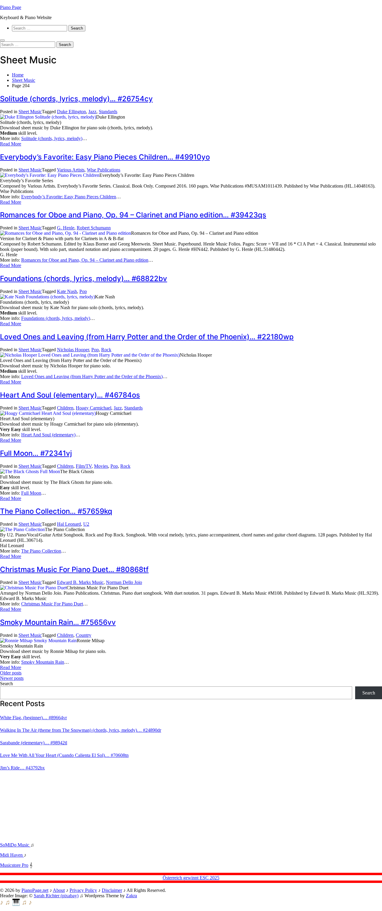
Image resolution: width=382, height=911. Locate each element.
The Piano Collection (41, 550)
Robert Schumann (94, 227)
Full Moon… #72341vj (36, 453)
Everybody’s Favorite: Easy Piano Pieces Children (68, 196)
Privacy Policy (83, 890)
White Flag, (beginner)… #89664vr (33, 717)
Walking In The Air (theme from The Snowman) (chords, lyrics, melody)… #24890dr (80, 730)
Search (6, 683)
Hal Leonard (69, 524)
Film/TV (84, 466)
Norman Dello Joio (124, 582)
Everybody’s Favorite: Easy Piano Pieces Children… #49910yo (105, 157)
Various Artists (70, 169)
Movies (101, 466)
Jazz (92, 111)
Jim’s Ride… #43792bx (22, 767)
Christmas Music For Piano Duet (52, 603)
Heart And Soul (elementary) (48, 434)
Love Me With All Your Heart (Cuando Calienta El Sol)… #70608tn (64, 755)
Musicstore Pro (14, 865)
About (59, 890)
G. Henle (65, 227)
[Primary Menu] (2, 40)
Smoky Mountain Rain (42, 662)
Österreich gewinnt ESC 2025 (191, 877)
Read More (10, 143)
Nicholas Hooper (73, 349)
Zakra (131, 895)
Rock (106, 349)
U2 (86, 524)
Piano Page (10, 7)
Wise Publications (103, 169)
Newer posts (12, 678)
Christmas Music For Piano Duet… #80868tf (74, 569)
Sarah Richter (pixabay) (56, 895)
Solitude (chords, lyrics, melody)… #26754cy (76, 98)
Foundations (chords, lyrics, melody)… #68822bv (83, 278)
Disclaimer (112, 890)
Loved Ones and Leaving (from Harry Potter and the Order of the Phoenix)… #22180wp (147, 336)
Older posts (10, 672)
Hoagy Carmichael (93, 407)
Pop (83, 291)
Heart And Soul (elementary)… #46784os (70, 395)
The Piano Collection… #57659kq (56, 511)
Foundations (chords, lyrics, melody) (55, 318)
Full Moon (31, 493)
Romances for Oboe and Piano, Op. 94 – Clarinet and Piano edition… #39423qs (133, 215)
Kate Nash (67, 291)
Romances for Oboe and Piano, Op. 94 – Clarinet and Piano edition (84, 260)
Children (65, 407)
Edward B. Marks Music (80, 582)
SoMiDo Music (15, 844)
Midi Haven (12, 855)
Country (83, 635)
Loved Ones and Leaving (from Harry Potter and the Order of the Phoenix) (92, 376)
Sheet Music (30, 111)
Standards (108, 111)
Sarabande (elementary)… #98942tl (33, 742)
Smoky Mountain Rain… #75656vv (58, 622)
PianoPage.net (34, 890)
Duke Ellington (71, 111)
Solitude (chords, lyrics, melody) (51, 138)
